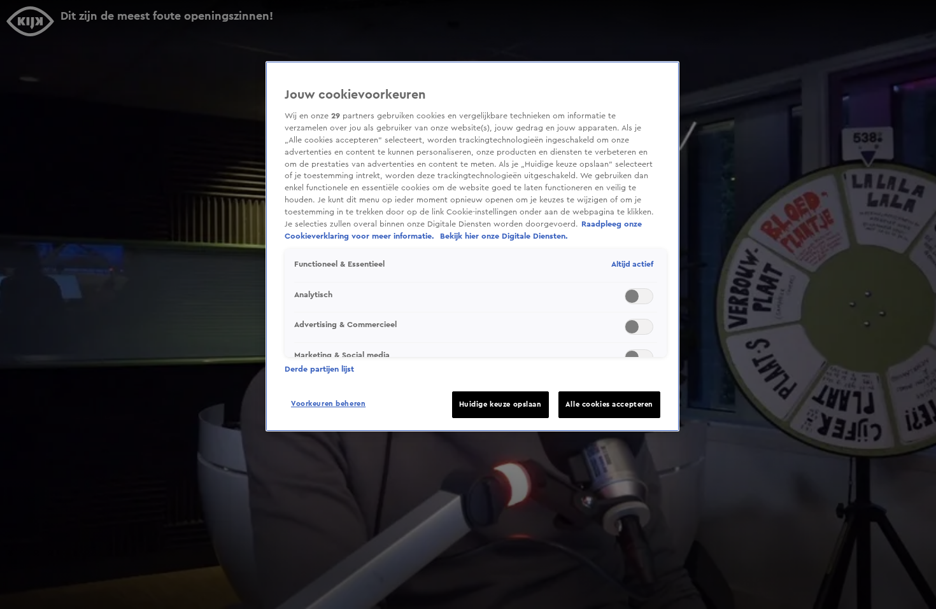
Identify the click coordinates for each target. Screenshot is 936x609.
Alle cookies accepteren (609, 404)
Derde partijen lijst (319, 369)
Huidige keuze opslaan (500, 404)
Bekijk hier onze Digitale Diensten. (504, 236)
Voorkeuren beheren (328, 403)
